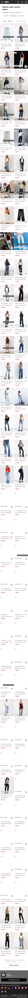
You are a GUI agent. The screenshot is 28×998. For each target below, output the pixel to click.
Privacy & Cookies (23, 995)
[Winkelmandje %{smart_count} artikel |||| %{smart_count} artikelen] (26, 2)
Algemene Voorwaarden (22, 997)
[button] (2, 988)
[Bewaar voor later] (12, 40)
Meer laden (14, 965)
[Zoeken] (18, 2)
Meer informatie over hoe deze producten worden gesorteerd (13, 24)
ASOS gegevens (15, 995)
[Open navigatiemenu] (2, 2)
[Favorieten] (22, 2)
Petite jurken (22, 16)
